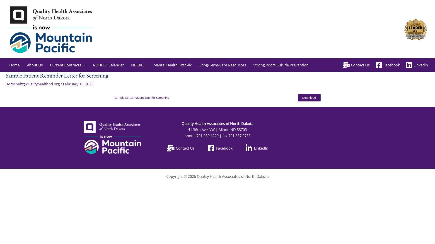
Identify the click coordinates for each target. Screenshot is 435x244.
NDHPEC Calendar (108, 65)
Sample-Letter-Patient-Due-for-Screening (141, 98)
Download (309, 98)
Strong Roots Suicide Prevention (281, 65)
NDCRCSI (138, 65)
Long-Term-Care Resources (223, 65)
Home (14, 65)
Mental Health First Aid (173, 65)
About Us (35, 65)
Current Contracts (65, 65)
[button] (83, 65)
